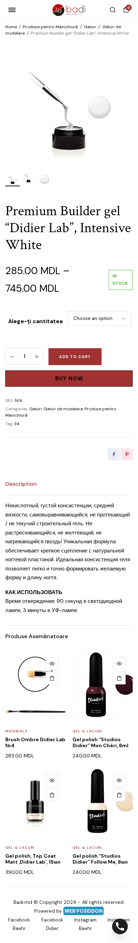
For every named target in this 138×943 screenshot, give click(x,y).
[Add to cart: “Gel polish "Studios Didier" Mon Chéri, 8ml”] (119, 678)
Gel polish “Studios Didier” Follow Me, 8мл (100, 859)
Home (11, 27)
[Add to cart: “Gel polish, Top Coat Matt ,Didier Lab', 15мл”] (52, 794)
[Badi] (69, 10)
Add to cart (75, 356)
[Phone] (120, 926)
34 (16, 424)
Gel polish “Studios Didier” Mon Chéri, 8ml (100, 742)
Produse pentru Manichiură (50, 27)
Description (21, 484)
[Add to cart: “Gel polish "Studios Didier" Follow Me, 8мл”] (119, 794)
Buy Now (69, 378)
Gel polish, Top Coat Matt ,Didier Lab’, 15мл (33, 859)
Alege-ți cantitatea (35, 321)
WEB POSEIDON (83, 911)
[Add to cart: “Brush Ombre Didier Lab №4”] (52, 678)
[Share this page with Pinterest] (127, 454)
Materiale (16, 731)
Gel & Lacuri (87, 731)
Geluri (90, 27)
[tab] (21, 484)
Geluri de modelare (63, 409)
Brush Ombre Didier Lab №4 (35, 742)
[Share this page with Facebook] (114, 454)
